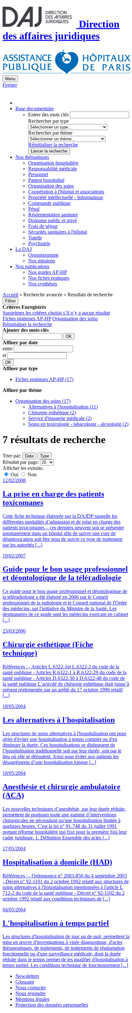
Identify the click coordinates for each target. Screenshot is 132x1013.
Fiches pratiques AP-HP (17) (44, 379)
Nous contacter (30, 987)
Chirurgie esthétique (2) (52, 412)
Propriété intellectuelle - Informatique (65, 197)
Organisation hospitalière (53, 163)
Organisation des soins (51, 186)
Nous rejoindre (30, 993)
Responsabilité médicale (52, 168)
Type (44, 456)
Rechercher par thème (50, 133)
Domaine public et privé (52, 220)
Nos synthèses (42, 283)
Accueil (10, 294)
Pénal (33, 209)
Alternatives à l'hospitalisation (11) (63, 406)
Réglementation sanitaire (53, 214)
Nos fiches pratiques (48, 278)
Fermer (10, 85)
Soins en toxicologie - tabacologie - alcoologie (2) (78, 424)
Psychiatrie (39, 243)
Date (29, 456)
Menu (10, 78)
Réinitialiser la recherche (53, 144)
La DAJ (23, 249)
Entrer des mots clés (48, 114)
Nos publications (32, 266)
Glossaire (24, 982)
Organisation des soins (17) (42, 401)
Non (31, 474)
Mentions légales (32, 999)
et (5, 355)
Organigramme (43, 255)
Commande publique (49, 203)
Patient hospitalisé (46, 180)
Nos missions (41, 260)
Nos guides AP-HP (47, 272)
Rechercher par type (48, 121)
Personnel (38, 174)
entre (8, 348)
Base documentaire (34, 108)
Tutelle (35, 237)
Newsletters (27, 976)
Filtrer (10, 301)
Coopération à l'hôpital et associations (66, 191)
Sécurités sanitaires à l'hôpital (57, 232)
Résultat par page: (21, 462)
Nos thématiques (32, 157)
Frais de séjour (43, 226)
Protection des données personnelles (51, 1005)
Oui (14, 474)
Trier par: (12, 455)
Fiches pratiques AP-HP (27, 318)
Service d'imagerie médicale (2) (60, 418)
